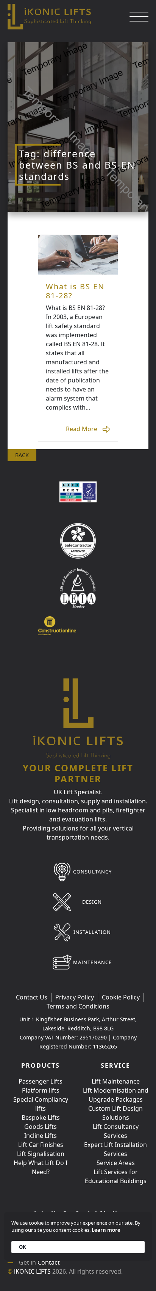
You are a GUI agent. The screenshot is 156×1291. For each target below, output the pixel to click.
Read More (78, 254)
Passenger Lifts (40, 1081)
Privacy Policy (74, 997)
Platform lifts (40, 1090)
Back (22, 455)
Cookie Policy (121, 997)
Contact (48, 1262)
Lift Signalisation (40, 1154)
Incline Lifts (40, 1135)
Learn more (106, 1230)
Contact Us (31, 997)
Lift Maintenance (116, 1081)
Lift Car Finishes (40, 1145)
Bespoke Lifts (41, 1117)
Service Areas (116, 1163)
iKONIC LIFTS (32, 1271)
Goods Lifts (40, 1126)
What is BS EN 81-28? (75, 291)
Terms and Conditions (78, 1006)
